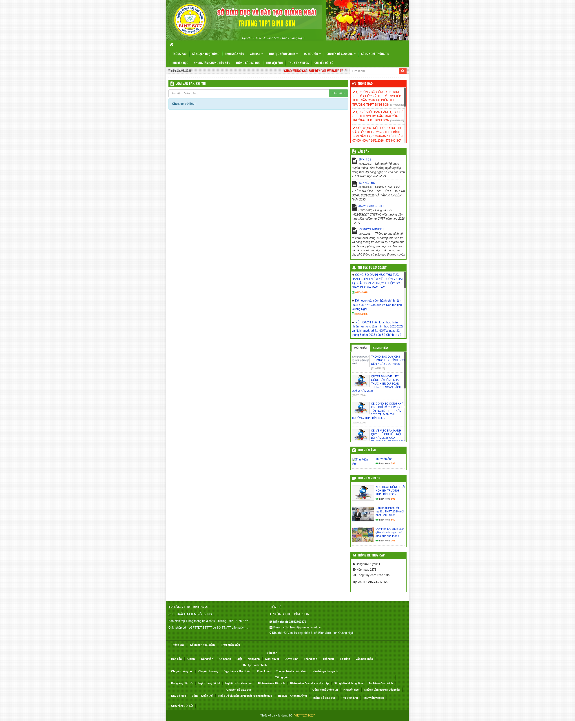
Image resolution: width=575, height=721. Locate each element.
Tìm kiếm (338, 93)
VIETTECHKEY (304, 715)
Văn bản (255, 54)
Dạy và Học (178, 695)
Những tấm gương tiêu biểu (212, 63)
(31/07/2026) (378, 368)
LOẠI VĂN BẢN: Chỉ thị (191, 83)
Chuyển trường (208, 671)
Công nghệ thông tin (375, 54)
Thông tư (328, 659)
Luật (239, 659)
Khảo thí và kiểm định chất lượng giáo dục (245, 695)
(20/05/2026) (397, 120)
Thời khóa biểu (234, 54)
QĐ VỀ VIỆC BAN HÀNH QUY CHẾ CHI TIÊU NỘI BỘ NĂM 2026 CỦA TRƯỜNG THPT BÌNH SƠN (377, 116)
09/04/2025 (361, 292)
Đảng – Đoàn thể (202, 695)
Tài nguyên (311, 54)
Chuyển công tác (182, 671)
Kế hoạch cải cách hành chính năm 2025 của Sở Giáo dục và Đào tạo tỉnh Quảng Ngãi (377, 305)
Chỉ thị (191, 659)
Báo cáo (176, 659)
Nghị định (254, 659)
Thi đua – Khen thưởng (292, 695)
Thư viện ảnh (274, 63)
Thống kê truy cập (371, 555)
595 (393, 498)
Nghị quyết (272, 659)
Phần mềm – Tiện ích (271, 683)
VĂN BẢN (363, 151)
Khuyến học (180, 63)
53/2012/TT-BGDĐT (371, 229)
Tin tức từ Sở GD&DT (372, 267)
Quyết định (291, 659)
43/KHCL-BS (366, 183)
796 (393, 463)
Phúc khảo (263, 671)
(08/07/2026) (359, 395)
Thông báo (179, 54)
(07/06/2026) (397, 104)
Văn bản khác (364, 659)
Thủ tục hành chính (282, 54)
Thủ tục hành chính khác (291, 671)
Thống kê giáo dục (248, 63)
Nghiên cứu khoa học (238, 683)
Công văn (207, 659)
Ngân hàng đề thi (209, 683)
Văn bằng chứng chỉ (325, 671)
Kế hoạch (225, 659)
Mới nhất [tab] (360, 347)
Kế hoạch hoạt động (205, 54)
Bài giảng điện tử (182, 683)
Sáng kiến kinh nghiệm (348, 683)
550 (393, 519)
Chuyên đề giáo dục (340, 54)
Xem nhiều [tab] (380, 347)
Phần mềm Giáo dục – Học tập (309, 683)
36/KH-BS (365, 159)
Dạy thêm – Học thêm (237, 671)
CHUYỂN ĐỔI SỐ (323, 63)
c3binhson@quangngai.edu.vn (302, 627)
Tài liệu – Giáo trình (381, 683)
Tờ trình (345, 659)
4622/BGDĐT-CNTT (371, 206)
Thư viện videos (298, 63)
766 (393, 540)
